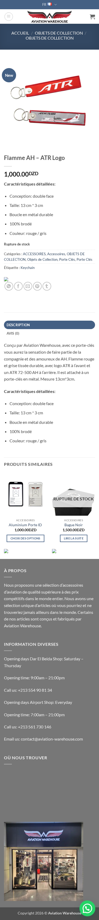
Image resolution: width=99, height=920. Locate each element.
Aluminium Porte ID (25, 525)
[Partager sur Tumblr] (47, 286)
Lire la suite (73, 538)
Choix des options (25, 538)
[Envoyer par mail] (27, 286)
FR (44, 4)
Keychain (28, 267)
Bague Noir (73, 525)
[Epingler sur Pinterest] (37, 286)
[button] (8, 16)
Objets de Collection (50, 37)
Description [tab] (18, 325)
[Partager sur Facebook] (18, 286)
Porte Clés (67, 259)
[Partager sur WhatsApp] (8, 286)
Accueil (20, 32)
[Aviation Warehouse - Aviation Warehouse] (49, 16)
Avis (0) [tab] (13, 333)
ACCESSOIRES (34, 254)
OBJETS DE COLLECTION (59, 32)
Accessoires (56, 254)
